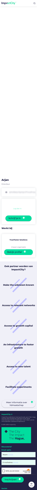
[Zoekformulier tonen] (34, 3)
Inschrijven (11, 479)
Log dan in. (17, 209)
